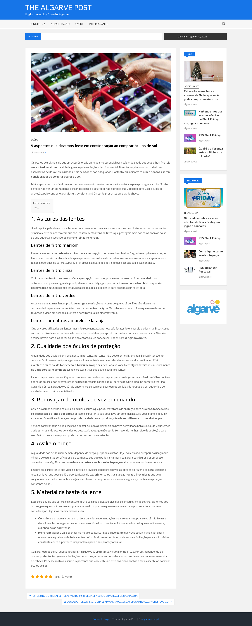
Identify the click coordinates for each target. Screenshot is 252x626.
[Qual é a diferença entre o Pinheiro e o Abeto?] (190, 150)
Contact (98, 619)
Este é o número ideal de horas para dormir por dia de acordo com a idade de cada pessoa (85, 595)
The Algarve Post (58, 7)
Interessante (98, 23)
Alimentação (60, 23)
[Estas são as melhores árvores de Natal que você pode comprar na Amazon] (203, 71)
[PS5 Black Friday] (190, 137)
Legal (107, 619)
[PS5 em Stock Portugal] (190, 269)
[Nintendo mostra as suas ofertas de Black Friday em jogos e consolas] (190, 113)
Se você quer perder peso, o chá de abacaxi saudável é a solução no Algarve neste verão (116, 601)
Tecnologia (36, 23)
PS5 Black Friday (210, 135)
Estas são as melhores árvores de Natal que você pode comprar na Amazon (201, 95)
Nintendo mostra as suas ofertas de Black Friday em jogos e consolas (202, 222)
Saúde (79, 23)
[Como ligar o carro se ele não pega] (190, 254)
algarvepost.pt (150, 619)
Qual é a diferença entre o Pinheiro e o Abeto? (211, 152)
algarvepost (37, 152)
